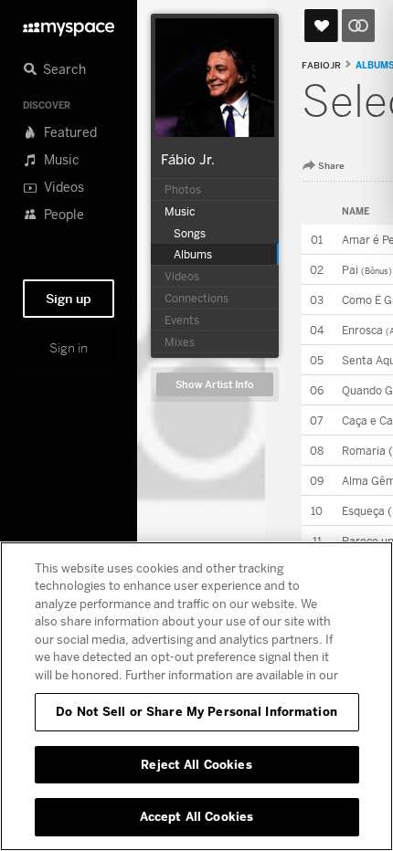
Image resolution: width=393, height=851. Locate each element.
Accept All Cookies (196, 816)
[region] (196, 696)
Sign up (68, 298)
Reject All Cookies (196, 764)
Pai (350, 270)
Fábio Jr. (188, 159)
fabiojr (321, 65)
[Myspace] (68, 24)
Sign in (68, 348)
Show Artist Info (214, 385)
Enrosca (362, 330)
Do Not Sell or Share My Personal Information (196, 711)
